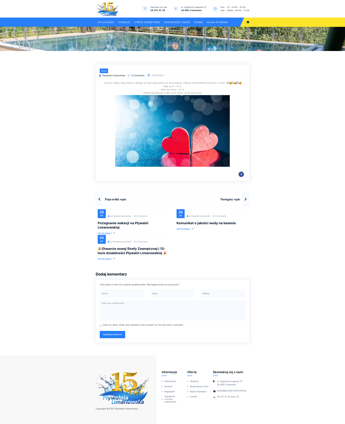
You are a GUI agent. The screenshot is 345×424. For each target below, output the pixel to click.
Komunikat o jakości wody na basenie (206, 223)
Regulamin (169, 391)
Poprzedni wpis (115, 199)
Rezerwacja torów (199, 386)
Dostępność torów (177, 22)
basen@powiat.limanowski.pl (231, 390)
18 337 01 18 (157, 10)
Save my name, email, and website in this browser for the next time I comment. (143, 324)
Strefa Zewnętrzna (147, 22)
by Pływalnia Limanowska (120, 216)
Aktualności (106, 22)
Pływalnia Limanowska (114, 75)
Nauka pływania (217, 22)
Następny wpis (230, 199)
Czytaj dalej (105, 233)
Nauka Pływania (198, 391)
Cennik (198, 22)
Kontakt (168, 386)
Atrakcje (124, 22)
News (104, 70)
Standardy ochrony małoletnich (170, 399)
